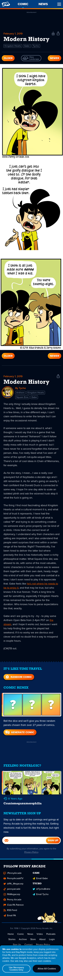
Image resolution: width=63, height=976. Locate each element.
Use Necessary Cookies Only (16, 968)
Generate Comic (22, 732)
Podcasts (50, 934)
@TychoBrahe (43, 889)
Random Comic (21, 677)
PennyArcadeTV (15, 878)
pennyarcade (13, 889)
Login (52, 939)
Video (40, 934)
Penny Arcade (14, 899)
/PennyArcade (14, 873)
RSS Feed (12, 910)
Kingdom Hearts (13, 46)
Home (11, 934)
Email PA (11, 915)
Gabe (27, 46)
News (30, 934)
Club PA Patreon (15, 905)
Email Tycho (42, 894)
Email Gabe (42, 878)
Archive (23, 939)
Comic (20, 934)
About (42, 939)
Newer (54, 58)
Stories (11, 939)
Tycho (36, 46)
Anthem (20, 392)
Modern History (26, 382)
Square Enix (22, 397)
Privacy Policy (31, 852)
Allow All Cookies (47, 968)
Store (33, 939)
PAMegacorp (13, 894)
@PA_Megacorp (15, 883)
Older (8, 58)
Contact (28, 944)
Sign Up (17, 944)
